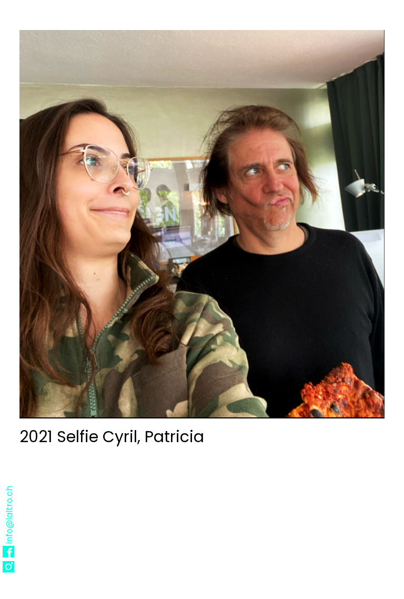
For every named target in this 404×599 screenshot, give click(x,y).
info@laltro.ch (9, 514)
